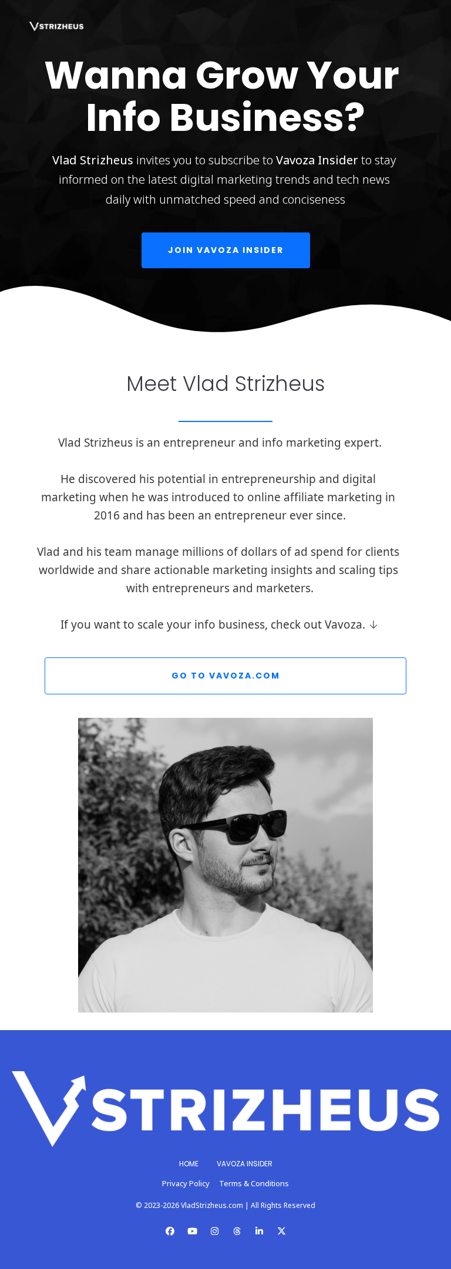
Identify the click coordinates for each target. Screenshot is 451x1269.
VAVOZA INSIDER (244, 1164)
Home (188, 1164)
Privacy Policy (186, 1183)
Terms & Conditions (254, 1183)
